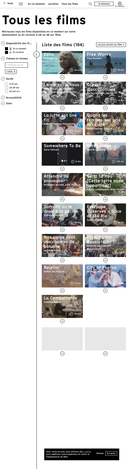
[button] (90, 3)
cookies (87, 451)
